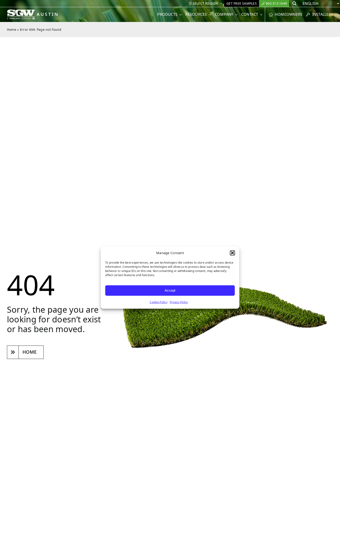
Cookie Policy (158, 302)
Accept (170, 290)
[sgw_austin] (35, 11)
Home (11, 29)
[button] (232, 253)
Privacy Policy (179, 302)
